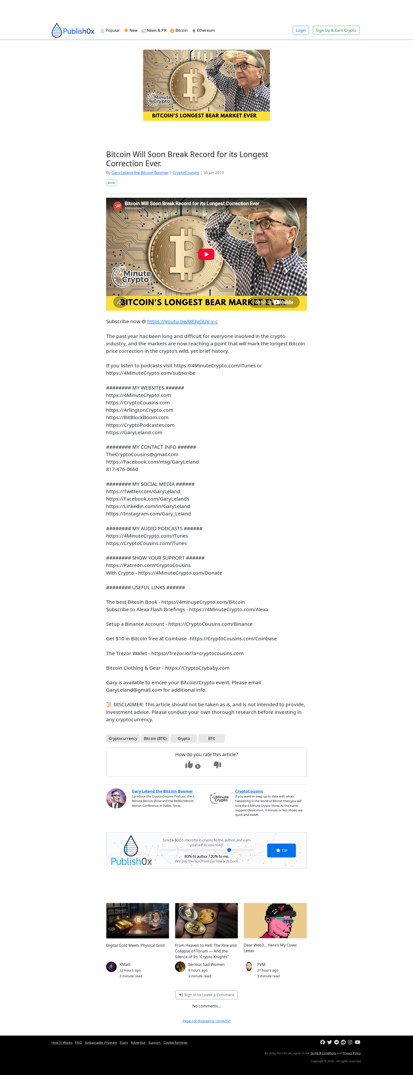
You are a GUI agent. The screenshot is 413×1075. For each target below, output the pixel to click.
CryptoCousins (186, 172)
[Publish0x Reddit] (344, 1042)
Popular (112, 30)
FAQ (78, 1042)
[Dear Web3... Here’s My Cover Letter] (275, 920)
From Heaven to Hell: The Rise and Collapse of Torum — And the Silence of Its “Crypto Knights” (206, 951)
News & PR (156, 30)
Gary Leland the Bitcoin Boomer (140, 172)
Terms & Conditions (323, 1053)
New (133, 30)
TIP (284, 850)
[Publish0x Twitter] (330, 1042)
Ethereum (205, 30)
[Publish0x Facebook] (323, 1042)
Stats (124, 1042)
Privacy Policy (352, 1053)
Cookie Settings (175, 1042)
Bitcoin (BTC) (155, 738)
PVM (261, 964)
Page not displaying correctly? (207, 1021)
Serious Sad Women (206, 964)
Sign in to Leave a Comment (208, 994)
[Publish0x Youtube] (357, 1042)
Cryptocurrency (123, 738)
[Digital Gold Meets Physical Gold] (137, 920)
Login (301, 30)
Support (154, 1042)
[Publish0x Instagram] (351, 1042)
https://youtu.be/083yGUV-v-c (182, 321)
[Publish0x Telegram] (337, 1042)
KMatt (125, 964)
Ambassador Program (101, 1042)
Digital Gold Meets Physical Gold (135, 945)
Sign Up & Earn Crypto (336, 30)
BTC (211, 738)
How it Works (62, 1042)
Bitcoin (181, 30)
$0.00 (111, 183)
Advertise (138, 1042)
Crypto (184, 738)
